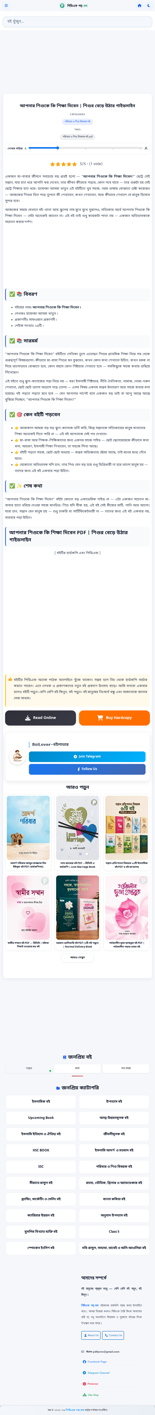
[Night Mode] (149, 5)
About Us (93, 1335)
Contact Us (115, 1335)
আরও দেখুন (77, 957)
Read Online (44, 718)
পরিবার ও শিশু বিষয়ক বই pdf (78, 136)
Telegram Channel (98, 1372)
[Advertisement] (77, 62)
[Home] (139, 5)
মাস (77, 1068)
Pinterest (93, 1383)
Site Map (93, 1394)
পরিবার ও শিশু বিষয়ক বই (77, 121)
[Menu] (6, 5)
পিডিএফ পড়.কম (75, 1410)
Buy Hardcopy (119, 718)
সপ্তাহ (29, 1068)
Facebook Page (97, 1361)
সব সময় (126, 1068)
